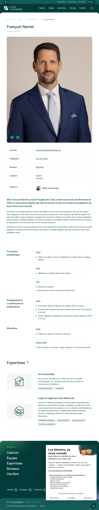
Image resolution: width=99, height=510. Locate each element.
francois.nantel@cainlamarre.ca (48, 150)
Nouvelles (82, 2)
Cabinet (42, 8)
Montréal (39, 167)
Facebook (38, 490)
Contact (90, 2)
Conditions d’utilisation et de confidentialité (21, 506)
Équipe (51, 8)
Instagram (23, 490)
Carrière (82, 8)
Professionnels (33, 19)
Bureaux (72, 8)
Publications (72, 2)
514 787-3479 (42, 159)
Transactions (61, 2)
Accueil (9, 19)
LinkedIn (10, 490)
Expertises (61, 8)
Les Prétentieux (18, 502)
